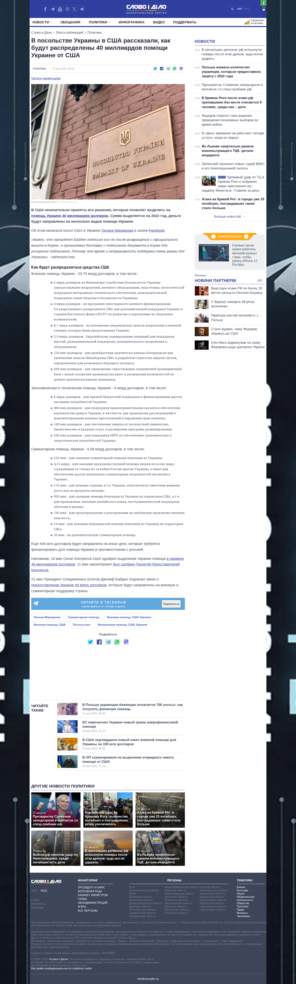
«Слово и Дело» (58, 959)
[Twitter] (74, 9)
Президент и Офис (91, 887)
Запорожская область (142, 916)
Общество (243, 903)
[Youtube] (59, 9)
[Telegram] (52, 9)
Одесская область (176, 906)
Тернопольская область (214, 890)
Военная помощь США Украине (129, 617)
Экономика (243, 916)
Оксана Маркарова (117, 231)
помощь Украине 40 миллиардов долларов (69, 216)
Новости (40, 22)
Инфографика (132, 22)
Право (240, 909)
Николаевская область (178, 903)
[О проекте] (263, 3)
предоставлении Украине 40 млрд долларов (69, 585)
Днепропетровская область (145, 903)
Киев (132, 887)
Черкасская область (212, 903)
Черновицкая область (213, 909)
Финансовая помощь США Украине (122, 624)
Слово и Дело (41, 32)
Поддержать (184, 22)
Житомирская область (142, 909)
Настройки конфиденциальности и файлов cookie (61, 968)
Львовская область (176, 900)
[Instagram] (67, 9)
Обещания (70, 22)
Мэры (82, 906)
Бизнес (241, 887)
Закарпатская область (142, 912)
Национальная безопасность (245, 898)
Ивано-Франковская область (182, 887)
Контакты (38, 904)
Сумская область (210, 887)
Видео (159, 22)
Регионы (174, 880)
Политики (98, 22)
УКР (239, 8)
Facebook (157, 231)
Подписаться (171, 603)
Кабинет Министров (93, 895)
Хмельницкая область (213, 900)
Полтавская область (177, 909)
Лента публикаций (69, 32)
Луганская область (176, 896)
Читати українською (46, 78)
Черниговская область (213, 906)
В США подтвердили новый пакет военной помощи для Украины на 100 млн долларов (129, 744)
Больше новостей (227, 216)
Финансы (242, 912)
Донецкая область (140, 906)
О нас (35, 900)
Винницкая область (141, 896)
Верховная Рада (90, 891)
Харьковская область (213, 893)
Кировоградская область (180, 893)
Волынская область (141, 900)
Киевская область (175, 890)
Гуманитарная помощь (84, 617)
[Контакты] (263, 9)
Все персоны (88, 910)
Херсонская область (212, 896)
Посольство (81, 624)
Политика (94, 32)
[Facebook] (45, 9)
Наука (240, 893)
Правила (37, 907)
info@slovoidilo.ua (148, 978)
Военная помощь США (50, 624)
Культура (242, 890)
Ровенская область (176, 912)
